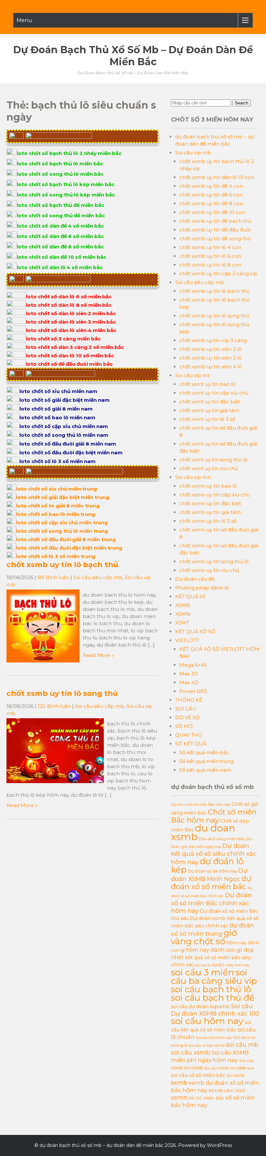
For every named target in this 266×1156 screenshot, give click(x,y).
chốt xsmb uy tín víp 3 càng (213, 340)
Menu (24, 20)
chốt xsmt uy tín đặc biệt (209, 402)
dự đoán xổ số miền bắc (211, 882)
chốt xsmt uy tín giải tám (209, 410)
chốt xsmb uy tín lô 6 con (210, 256)
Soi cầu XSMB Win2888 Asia (229, 1068)
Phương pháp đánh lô (202, 588)
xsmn (179, 1097)
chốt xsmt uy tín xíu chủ (208, 468)
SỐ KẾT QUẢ (191, 744)
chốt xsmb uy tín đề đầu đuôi (214, 230)
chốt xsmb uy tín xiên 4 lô (210, 366)
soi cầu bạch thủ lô (211, 989)
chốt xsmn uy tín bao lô (208, 486)
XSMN (182, 614)
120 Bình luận (54, 706)
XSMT (182, 623)
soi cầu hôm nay (207, 1021)
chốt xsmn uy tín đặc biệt (210, 503)
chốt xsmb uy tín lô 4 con (210, 247)
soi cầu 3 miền (202, 972)
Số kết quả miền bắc (204, 752)
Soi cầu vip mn (193, 477)
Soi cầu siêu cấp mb (98, 577)
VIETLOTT (187, 640)
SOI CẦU (186, 709)
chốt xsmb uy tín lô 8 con (210, 265)
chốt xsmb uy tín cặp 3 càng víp (218, 273)
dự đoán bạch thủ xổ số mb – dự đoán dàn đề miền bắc (133, 56)
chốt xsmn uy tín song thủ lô (214, 561)
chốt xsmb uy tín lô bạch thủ (62, 564)
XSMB (182, 605)
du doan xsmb (203, 832)
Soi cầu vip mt (192, 375)
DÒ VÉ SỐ (187, 717)
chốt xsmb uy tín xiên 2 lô (210, 349)
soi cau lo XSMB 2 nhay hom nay (222, 965)
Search (241, 103)
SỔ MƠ (184, 726)
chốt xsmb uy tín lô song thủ (62, 693)
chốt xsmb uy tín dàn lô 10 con (216, 177)
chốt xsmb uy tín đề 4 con (211, 186)
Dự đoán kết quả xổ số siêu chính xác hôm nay (214, 854)
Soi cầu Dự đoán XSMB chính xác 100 (215, 1009)
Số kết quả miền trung (206, 761)
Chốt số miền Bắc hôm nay (214, 816)
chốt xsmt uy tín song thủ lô (213, 460)
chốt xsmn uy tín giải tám (210, 512)
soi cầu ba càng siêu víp (214, 976)
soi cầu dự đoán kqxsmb (200, 1006)
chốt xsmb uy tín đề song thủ (215, 238)
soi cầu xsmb (190, 1052)
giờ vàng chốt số (204, 937)
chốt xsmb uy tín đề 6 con (211, 195)
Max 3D (188, 674)
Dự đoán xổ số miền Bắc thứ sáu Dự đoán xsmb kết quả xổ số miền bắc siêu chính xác (215, 918)
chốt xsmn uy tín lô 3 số (207, 521)
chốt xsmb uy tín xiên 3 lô (210, 358)
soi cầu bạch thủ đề (213, 998)
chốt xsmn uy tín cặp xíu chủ (214, 495)
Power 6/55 (193, 691)
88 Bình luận (53, 577)
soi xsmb (236, 1075)
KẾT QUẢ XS (190, 596)
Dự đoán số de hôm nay (212, 871)
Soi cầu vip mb (193, 152)
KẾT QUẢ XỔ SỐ (195, 631)
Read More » (98, 655)
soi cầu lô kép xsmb (207, 1045)
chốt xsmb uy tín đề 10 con (212, 212)
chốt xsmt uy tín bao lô (207, 384)
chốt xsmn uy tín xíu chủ (209, 570)
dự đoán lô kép (207, 865)
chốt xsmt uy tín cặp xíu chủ (213, 393)
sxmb (179, 1082)
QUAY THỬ (188, 735)
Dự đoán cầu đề (194, 579)
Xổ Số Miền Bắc (206, 1098)
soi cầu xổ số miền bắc (198, 1075)
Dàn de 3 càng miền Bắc (222, 838)
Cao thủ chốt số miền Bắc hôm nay (200, 805)
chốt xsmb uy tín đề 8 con (211, 203)
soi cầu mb (242, 1044)
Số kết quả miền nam (205, 770)
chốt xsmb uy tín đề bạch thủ (215, 221)
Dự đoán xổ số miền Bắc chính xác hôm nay (211, 902)
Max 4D (189, 682)
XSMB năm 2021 (227, 1090)
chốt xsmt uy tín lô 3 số (207, 419)
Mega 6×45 (193, 665)
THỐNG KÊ (188, 700)
